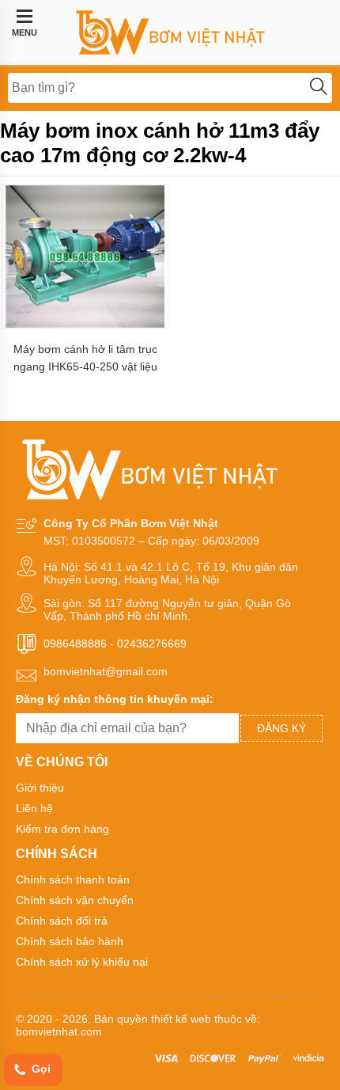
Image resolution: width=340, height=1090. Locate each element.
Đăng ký (281, 728)
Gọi (39, 1068)
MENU (24, 32)
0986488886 (75, 643)
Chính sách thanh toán (73, 879)
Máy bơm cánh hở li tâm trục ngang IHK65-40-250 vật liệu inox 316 (85, 358)
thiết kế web (181, 1018)
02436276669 (152, 643)
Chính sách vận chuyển (75, 900)
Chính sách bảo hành (69, 941)
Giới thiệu (40, 787)
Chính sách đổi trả (62, 920)
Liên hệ (34, 808)
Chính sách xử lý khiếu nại (82, 961)
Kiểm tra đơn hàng (62, 828)
